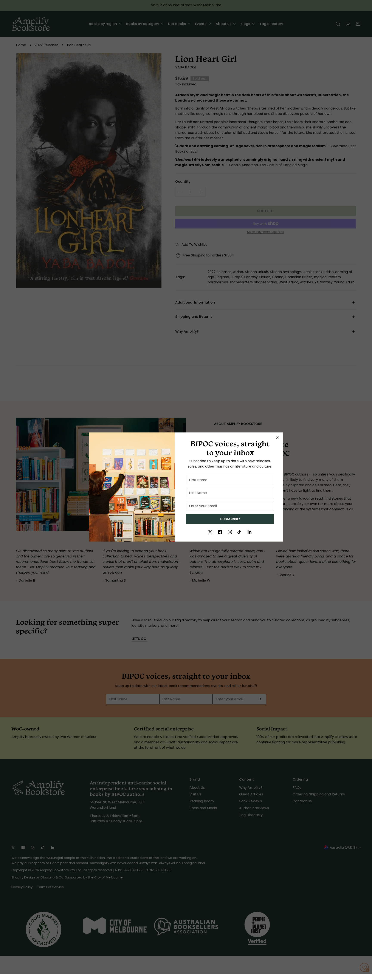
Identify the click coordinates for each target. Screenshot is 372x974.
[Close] (277, 437)
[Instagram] (230, 532)
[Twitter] (210, 532)
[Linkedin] (249, 532)
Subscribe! (230, 518)
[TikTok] (239, 532)
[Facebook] (220, 532)
